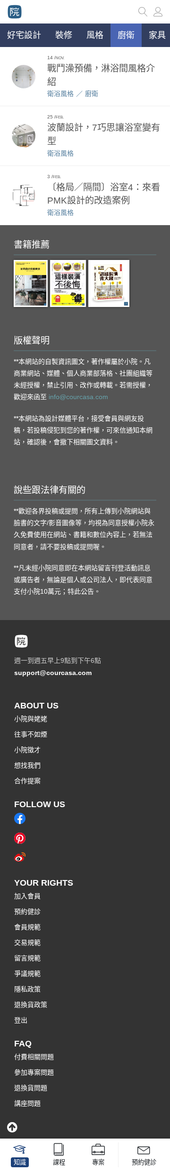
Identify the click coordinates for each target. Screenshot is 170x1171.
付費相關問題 (34, 1057)
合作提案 (27, 781)
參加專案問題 (34, 1072)
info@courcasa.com (78, 397)
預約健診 (27, 911)
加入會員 (27, 896)
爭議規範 (27, 973)
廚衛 (91, 93)
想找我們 (27, 765)
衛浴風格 (60, 93)
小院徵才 (27, 750)
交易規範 (27, 942)
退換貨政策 (30, 1004)
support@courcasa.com (53, 672)
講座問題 (27, 1103)
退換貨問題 (30, 1088)
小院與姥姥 (30, 719)
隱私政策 (27, 989)
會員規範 (27, 927)
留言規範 (27, 958)
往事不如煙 (30, 734)
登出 (20, 1020)
